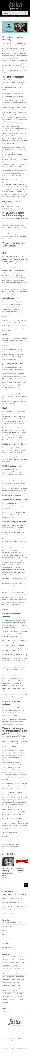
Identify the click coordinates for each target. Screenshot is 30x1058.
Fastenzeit (23, 974)
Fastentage (16, 974)
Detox (17, 962)
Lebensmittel (16, 982)
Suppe (19, 988)
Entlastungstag (15, 965)
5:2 (4, 956)
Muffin (13, 985)
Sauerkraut (13, 988)
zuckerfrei (20, 999)
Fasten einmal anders (9, 935)
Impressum (8, 1048)
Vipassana (6, 996)
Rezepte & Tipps (7, 947)
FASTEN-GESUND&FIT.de (18, 1038)
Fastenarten (21, 971)
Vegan (20, 991)
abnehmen (20, 956)
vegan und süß (19, 993)
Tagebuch (14, 991)
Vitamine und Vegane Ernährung (12, 902)
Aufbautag (15, 959)
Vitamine (13, 996)
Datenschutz (15, 1048)
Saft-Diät (5, 988)
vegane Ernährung (8, 993)
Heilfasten (6, 979)
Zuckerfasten (12, 999)
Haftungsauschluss (23, 1048)
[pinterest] (18, 1032)
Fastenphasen (7, 974)
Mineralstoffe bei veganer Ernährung (13, 898)
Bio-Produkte (7, 926)
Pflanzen (5, 943)
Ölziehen (5, 1002)
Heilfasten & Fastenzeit (9, 939)
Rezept (18, 985)
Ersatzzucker (6, 971)
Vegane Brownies (8, 913)
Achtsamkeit (6, 959)
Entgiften (23, 962)
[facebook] (12, 1032)
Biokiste (5, 962)
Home (4, 1048)
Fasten (14, 971)
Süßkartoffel (6, 991)
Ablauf (13, 956)
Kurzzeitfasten (7, 982)
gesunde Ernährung (8, 976)
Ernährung (6, 930)
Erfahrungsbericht (19, 968)
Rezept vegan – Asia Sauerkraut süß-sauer (14, 894)
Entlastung (6, 965)
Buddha (12, 962)
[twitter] (15, 1032)
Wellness (20, 996)
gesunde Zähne (20, 976)
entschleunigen (7, 968)
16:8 (8, 956)
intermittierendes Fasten (17, 979)
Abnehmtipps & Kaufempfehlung (12, 922)
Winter (5, 999)
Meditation (6, 985)
